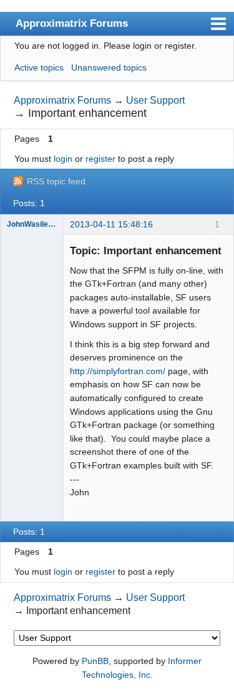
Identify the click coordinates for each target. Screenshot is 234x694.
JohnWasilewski (32, 224)
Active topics (39, 67)
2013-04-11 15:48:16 (111, 224)
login (63, 159)
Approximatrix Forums (72, 23)
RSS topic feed (56, 181)
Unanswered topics (109, 67)
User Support (155, 100)
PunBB (95, 661)
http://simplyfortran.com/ (117, 371)
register (100, 159)
